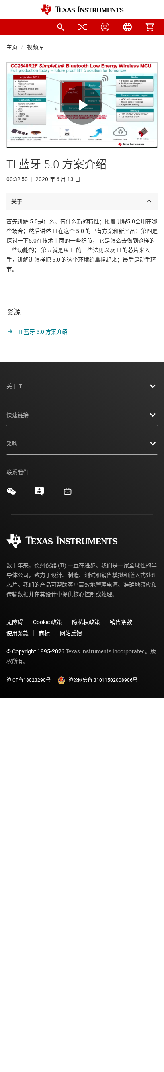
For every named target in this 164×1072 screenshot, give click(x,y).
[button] (14, 27)
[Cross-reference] (83, 27)
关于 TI (15, 386)
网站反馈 (71, 633)
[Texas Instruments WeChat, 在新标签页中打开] (11, 494)
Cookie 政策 (47, 622)
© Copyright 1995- (35, 651)
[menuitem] (60, 27)
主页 (12, 47)
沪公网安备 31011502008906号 (102, 680)
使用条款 (17, 633)
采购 (12, 443)
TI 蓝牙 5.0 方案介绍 (42, 332)
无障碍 (14, 622)
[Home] (82, 9)
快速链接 (17, 415)
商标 (44, 633)
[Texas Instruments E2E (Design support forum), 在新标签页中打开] (39, 494)
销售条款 (121, 622)
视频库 (35, 47)
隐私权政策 (86, 622)
